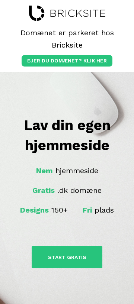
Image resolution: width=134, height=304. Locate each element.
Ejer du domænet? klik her (67, 61)
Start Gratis (67, 257)
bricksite (67, 13)
